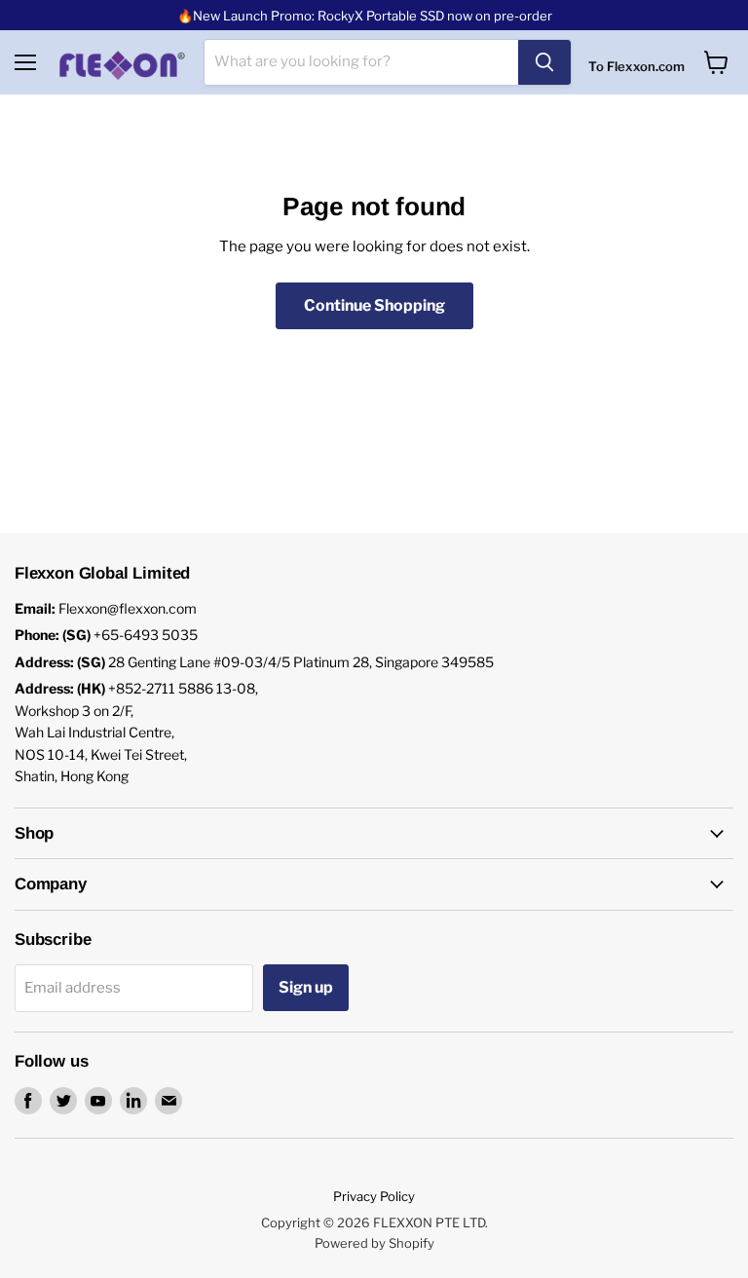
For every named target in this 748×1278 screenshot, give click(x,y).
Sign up (306, 987)
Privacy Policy (374, 1196)
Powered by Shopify (374, 1243)
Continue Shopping (374, 305)
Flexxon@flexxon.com (127, 608)
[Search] (544, 62)
